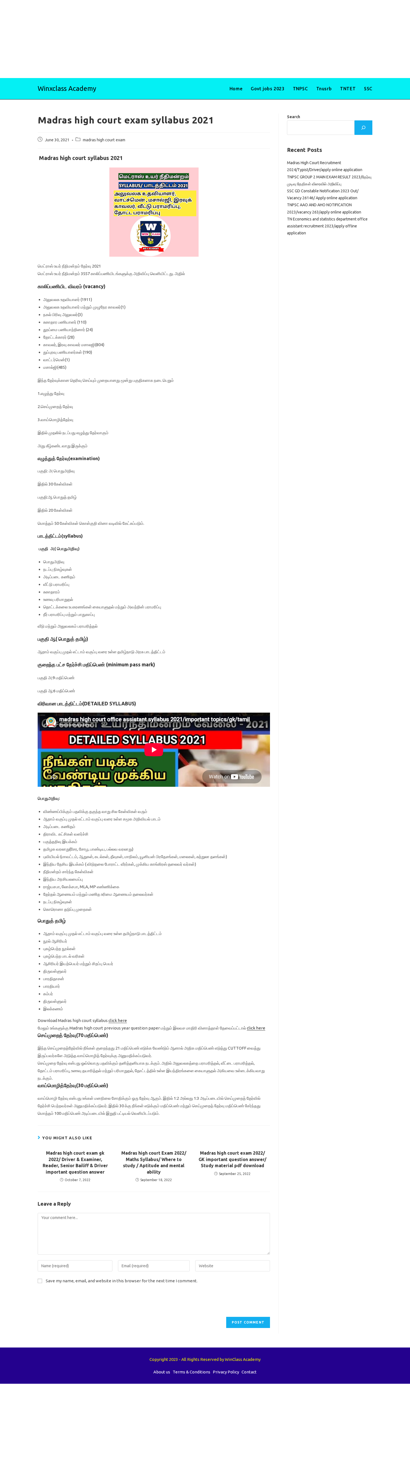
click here (117, 1020)
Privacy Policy (226, 1372)
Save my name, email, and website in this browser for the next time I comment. (121, 1280)
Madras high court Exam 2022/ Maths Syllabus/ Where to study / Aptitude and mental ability (153, 1162)
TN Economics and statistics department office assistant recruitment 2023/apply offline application (327, 226)
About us (161, 1372)
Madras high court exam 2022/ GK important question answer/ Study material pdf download (232, 1159)
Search (293, 117)
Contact (249, 1372)
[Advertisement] (167, 39)
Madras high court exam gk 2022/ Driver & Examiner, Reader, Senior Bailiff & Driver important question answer (75, 1162)
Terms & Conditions (191, 1372)
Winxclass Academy (67, 88)
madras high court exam (104, 139)
